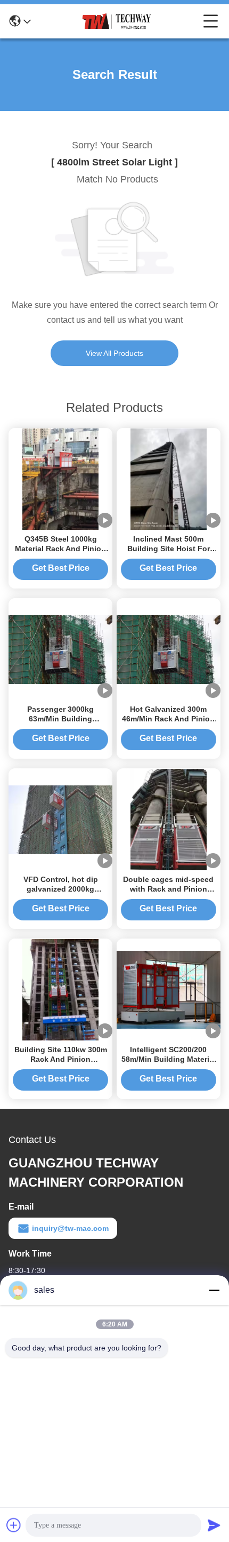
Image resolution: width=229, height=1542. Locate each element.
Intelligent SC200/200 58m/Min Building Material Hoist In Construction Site (168, 1059)
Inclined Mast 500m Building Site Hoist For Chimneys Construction (168, 548)
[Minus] (214, 1290)
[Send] (214, 1525)
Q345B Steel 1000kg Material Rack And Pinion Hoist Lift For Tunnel (60, 548)
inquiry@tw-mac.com (70, 1228)
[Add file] (13, 1525)
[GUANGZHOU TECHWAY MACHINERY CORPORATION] (117, 21)
